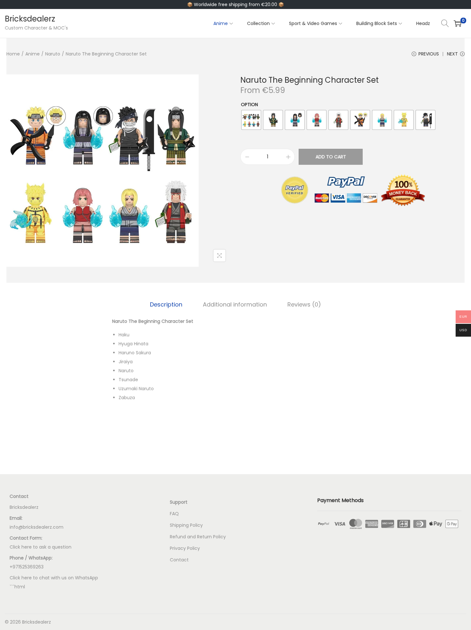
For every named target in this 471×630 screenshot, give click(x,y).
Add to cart (331, 157)
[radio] (251, 120)
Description (166, 304)
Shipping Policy (186, 525)
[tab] (166, 304)
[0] (457, 23)
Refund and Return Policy (198, 536)
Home (13, 54)
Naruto (52, 54)
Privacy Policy (185, 548)
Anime (32, 54)
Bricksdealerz (30, 18)
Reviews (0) (304, 304)
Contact (179, 560)
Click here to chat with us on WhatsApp (54, 578)
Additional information (235, 304)
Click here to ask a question (40, 547)
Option (249, 104)
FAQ (174, 513)
